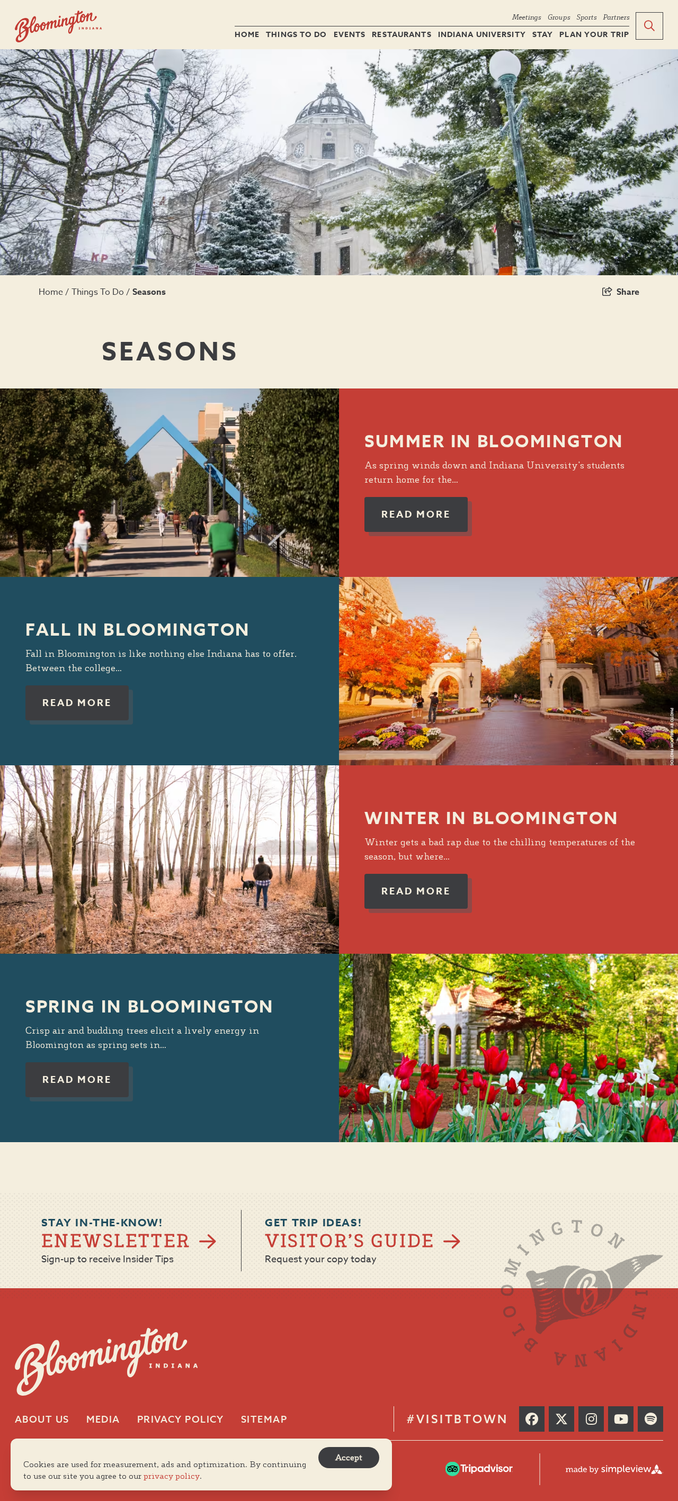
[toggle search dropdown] (649, 26)
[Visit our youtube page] (621, 1419)
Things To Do (296, 35)
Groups (558, 17)
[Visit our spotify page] (650, 1419)
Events (350, 35)
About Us (42, 1419)
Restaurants (401, 35)
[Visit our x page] (561, 1419)
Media (103, 1419)
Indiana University (482, 35)
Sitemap (264, 1419)
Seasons (150, 292)
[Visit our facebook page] (532, 1419)
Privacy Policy (180, 1419)
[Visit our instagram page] (591, 1419)
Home (247, 35)
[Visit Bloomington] (58, 27)
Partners (616, 17)
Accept (348, 1457)
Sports (586, 17)
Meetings (526, 17)
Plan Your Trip (594, 35)
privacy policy (172, 1476)
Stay (542, 35)
